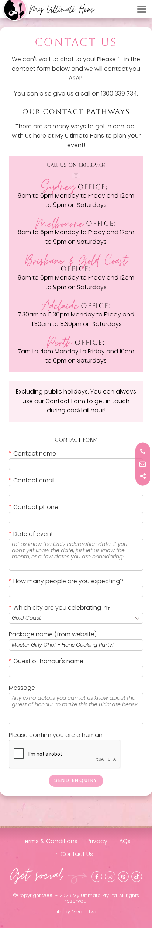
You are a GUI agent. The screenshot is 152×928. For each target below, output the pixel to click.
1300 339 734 (119, 93)
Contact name (32, 453)
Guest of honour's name (46, 661)
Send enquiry (76, 780)
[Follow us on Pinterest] (123, 876)
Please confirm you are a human (56, 735)
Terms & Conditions (49, 841)
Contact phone (33, 507)
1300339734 (92, 165)
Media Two (85, 911)
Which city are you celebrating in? (60, 607)
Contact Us (77, 854)
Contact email (32, 480)
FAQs (124, 841)
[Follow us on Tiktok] (136, 876)
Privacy (97, 841)
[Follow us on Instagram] (110, 876)
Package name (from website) (53, 634)
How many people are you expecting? (66, 581)
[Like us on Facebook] (96, 876)
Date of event (31, 534)
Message (22, 687)
